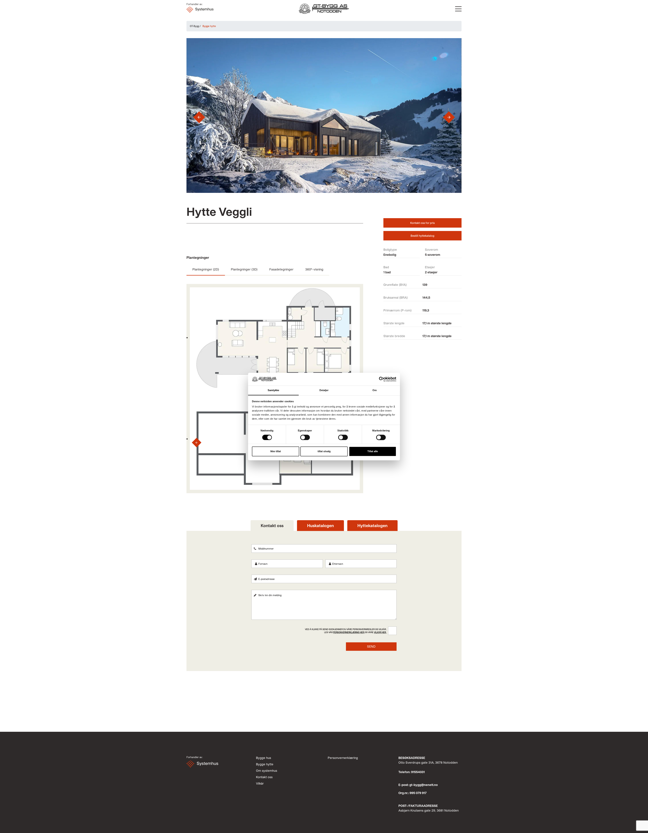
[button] (458, 9)
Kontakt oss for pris (422, 222)
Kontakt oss (264, 777)
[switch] (305, 437)
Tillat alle (372, 451)
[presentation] (194, 117)
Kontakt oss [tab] (272, 525)
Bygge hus (263, 758)
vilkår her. (380, 632)
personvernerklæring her (348, 632)
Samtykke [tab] (273, 390)
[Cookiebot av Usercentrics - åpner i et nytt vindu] (381, 379)
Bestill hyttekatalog (422, 235)
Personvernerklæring (343, 758)
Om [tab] (374, 390)
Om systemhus (266, 770)
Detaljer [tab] (324, 390)
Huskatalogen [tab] (320, 525)
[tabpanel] (324, 597)
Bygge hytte (264, 764)
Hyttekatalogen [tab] (372, 525)
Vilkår (260, 783)
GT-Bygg (194, 26)
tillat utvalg (324, 451)
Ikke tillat (275, 451)
